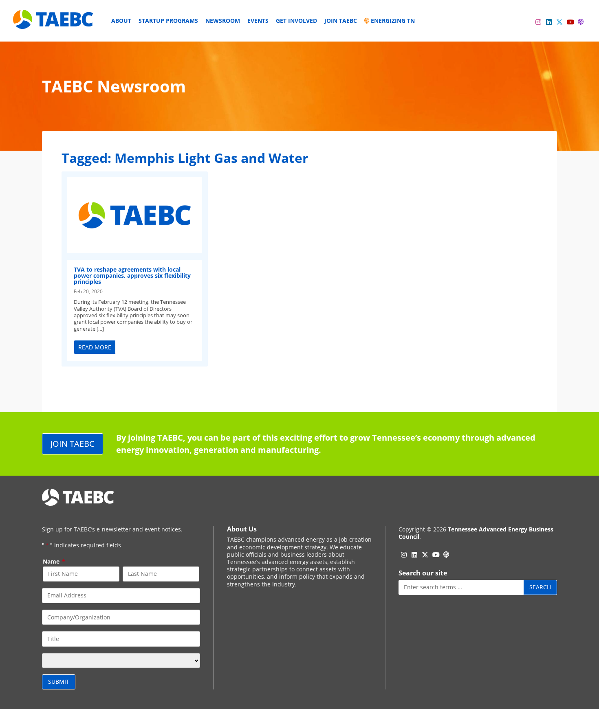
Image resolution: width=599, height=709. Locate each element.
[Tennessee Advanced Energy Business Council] (54, 22)
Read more (94, 347)
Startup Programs (168, 20)
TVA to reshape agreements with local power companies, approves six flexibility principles (132, 276)
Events (258, 20)
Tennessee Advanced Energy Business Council (476, 532)
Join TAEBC (340, 20)
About (121, 20)
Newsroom (222, 20)
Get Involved (296, 20)
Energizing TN (392, 20)
